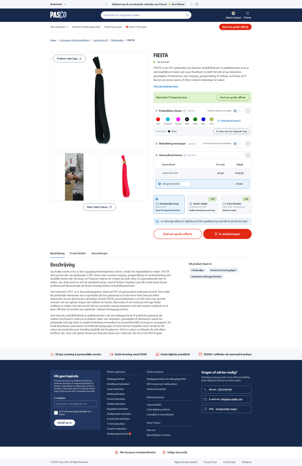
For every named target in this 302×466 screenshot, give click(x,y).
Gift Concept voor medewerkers (162, 384)
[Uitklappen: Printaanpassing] (248, 144)
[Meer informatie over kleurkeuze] (184, 111)
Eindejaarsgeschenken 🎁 (119, 433)
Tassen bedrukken (115, 389)
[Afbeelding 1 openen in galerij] (99, 101)
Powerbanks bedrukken (118, 418)
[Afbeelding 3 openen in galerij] (124, 177)
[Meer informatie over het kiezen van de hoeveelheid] (185, 155)
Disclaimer (247, 462)
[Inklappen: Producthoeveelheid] (248, 155)
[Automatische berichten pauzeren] (196, 4)
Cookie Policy (229, 462)
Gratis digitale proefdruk (158, 409)
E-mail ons (225, 399)
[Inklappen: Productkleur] (248, 111)
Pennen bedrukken (116, 399)
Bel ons (220, 389)
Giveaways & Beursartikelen (74, 40)
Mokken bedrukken (116, 403)
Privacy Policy (210, 462)
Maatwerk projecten (156, 389)
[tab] (57, 253)
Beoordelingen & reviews (159, 435)
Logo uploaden (154, 404)
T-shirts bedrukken (116, 423)
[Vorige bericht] (106, 4)
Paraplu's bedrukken (116, 428)
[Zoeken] (187, 15)
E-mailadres (59, 398)
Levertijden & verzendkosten (160, 414)
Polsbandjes (117, 40)
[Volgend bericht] (192, 4)
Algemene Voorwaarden (185, 462)
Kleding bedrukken (116, 394)
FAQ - (223, 409)
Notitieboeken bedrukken (119, 414)
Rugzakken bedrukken (117, 408)
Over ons (151, 430)
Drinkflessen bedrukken (118, 384)
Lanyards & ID (100, 40)
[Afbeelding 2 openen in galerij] (74, 177)
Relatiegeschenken (116, 379)
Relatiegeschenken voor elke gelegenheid (166, 379)
